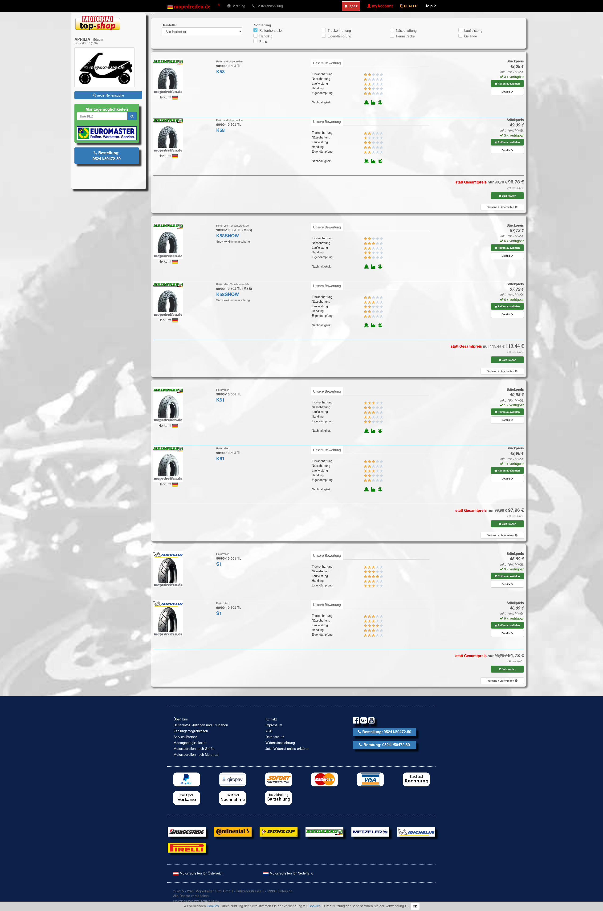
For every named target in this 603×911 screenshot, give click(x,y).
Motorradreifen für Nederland (291, 873)
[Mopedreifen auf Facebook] (356, 721)
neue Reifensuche (110, 95)
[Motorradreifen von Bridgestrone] (186, 831)
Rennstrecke (405, 36)
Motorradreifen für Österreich (201, 873)
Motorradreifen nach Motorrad (196, 754)
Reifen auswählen (508, 83)
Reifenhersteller (271, 30)
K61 (220, 399)
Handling (266, 36)
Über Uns (181, 719)
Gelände (470, 36)
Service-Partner (185, 736)
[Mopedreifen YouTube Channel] (371, 721)
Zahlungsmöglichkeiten (191, 730)
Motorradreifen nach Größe (194, 748)
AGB (268, 730)
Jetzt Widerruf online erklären (287, 748)
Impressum (273, 725)
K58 (220, 71)
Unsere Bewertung (327, 63)
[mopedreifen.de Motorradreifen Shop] (194, 6)
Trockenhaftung (339, 30)
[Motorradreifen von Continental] (232, 831)
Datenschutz (274, 736)
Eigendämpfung (339, 36)
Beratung (238, 6)
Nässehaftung (406, 30)
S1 (219, 564)
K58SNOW (227, 235)
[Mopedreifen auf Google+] (363, 721)
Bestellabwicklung (269, 6)
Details (506, 91)
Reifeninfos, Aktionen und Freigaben (201, 725)
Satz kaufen (508, 195)
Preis (263, 41)
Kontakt (271, 719)
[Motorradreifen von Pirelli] (186, 847)
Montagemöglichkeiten (190, 742)
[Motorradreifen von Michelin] (416, 831)
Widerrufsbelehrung (280, 742)
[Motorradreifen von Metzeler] (370, 831)
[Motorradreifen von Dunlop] (278, 831)
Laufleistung (473, 30)
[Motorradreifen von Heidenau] (324, 831)
